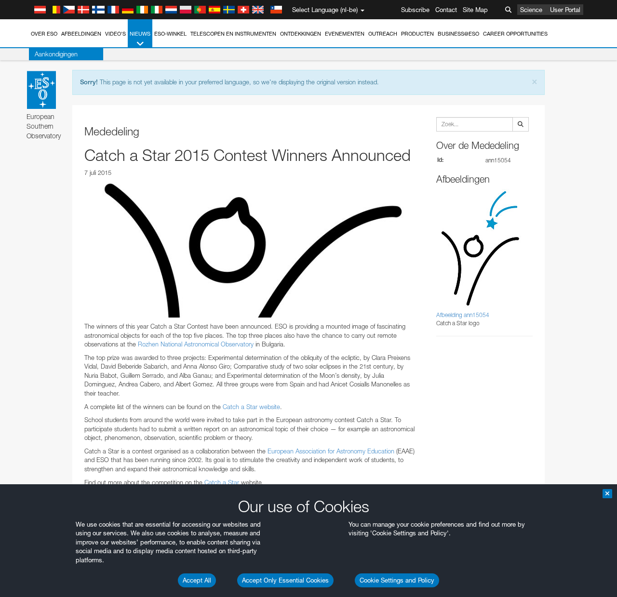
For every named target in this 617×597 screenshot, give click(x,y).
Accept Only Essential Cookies (285, 580)
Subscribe (415, 9)
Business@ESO (458, 33)
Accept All (197, 580)
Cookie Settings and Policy (397, 580)
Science (531, 9)
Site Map (475, 9)
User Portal (565, 9)
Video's (115, 33)
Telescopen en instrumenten (233, 33)
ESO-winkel (170, 33)
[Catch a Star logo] (250, 250)
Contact (446, 9)
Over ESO (44, 33)
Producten (417, 33)
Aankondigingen (56, 54)
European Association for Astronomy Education (331, 451)
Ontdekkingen (300, 33)
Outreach (382, 33)
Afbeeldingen (81, 33)
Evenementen (344, 33)
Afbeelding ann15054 (462, 314)
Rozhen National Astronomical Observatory (196, 344)
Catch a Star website (251, 407)
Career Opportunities (515, 33)
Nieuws (140, 33)
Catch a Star (221, 482)
